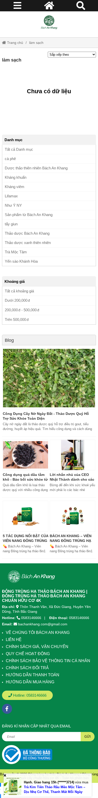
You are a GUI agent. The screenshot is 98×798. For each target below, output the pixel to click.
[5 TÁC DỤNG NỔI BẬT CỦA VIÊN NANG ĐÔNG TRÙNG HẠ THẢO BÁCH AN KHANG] (25, 516)
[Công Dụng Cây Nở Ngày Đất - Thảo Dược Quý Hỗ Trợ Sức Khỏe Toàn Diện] (49, 378)
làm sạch (36, 43)
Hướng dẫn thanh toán (32, 675)
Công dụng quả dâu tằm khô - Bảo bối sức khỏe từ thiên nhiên (25, 479)
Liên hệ (14, 639)
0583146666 (31, 618)
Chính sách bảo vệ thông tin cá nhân (48, 661)
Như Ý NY (13, 205)
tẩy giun (11, 224)
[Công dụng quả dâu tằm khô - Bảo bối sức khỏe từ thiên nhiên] (25, 455)
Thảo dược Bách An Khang (27, 233)
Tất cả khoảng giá (19, 291)
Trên (15, 319)
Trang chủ (14, 43)
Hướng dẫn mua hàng (30, 682)
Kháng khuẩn (15, 177)
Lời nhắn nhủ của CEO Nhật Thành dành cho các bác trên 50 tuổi (72, 479)
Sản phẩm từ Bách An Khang (29, 214)
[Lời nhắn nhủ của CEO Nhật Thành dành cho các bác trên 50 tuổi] (72, 455)
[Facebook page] (7, 709)
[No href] (27, 754)
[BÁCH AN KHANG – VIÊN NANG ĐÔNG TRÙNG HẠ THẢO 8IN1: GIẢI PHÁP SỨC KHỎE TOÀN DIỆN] (72, 516)
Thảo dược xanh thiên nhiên (28, 242)
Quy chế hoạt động (28, 654)
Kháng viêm (14, 187)
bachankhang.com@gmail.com (42, 624)
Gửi (87, 737)
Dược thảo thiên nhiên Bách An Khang (36, 168)
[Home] (49, 22)
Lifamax (11, 196)
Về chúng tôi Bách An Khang (38, 632)
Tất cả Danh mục (19, 149)
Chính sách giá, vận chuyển (37, 646)
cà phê (10, 159)
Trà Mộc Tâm (16, 252)
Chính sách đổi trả (27, 668)
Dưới (16, 300)
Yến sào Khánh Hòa (21, 261)
